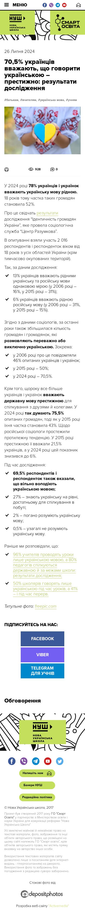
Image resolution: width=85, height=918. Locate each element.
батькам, (12, 100)
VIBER (42, 655)
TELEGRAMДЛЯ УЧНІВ (42, 671)
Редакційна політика (37, 797)
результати (47, 213)
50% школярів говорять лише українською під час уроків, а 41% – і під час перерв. (45, 589)
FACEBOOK (42, 638)
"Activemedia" (58, 906)
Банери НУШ (33, 785)
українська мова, (52, 100)
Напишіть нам (78, 5)
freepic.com (45, 606)
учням (72, 100)
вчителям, (29, 100)
